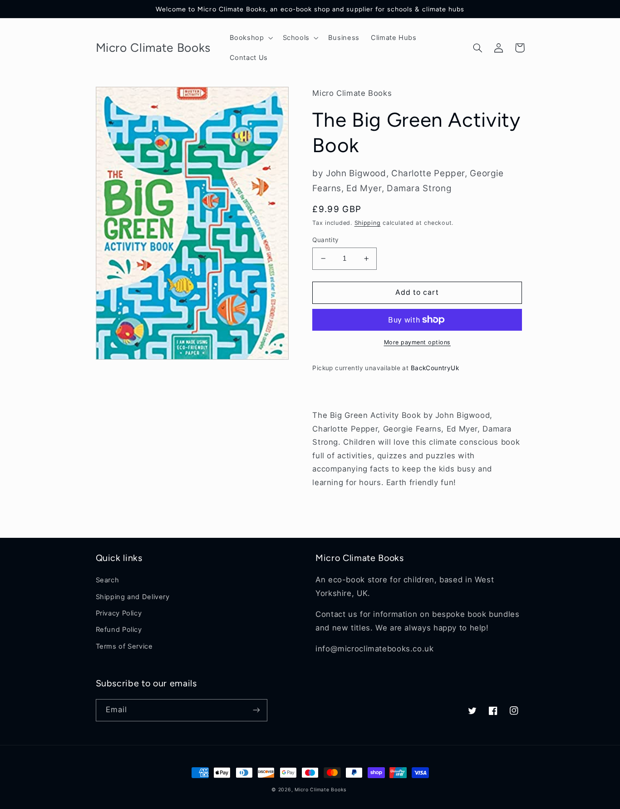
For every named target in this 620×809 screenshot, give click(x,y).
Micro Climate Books (320, 790)
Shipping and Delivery (133, 597)
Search (107, 580)
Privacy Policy (119, 613)
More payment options (417, 342)
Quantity (325, 239)
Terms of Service (124, 646)
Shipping (367, 222)
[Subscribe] (256, 710)
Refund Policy (119, 629)
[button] (250, 38)
